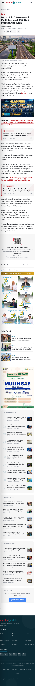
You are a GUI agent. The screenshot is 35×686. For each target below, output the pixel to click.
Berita (8, 9)
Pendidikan (28, 634)
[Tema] (32, 3)
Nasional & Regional (15, 635)
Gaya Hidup (28, 640)
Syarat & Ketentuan (18, 679)
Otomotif (14, 644)
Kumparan (24, 93)
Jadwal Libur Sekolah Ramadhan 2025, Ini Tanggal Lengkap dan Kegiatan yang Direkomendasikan (17, 122)
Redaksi (14, 669)
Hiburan (2, 644)
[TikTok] (24, 654)
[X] (14, 31)
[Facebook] (11, 31)
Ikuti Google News (18, 599)
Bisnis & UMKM (4, 640)
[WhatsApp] (7, 31)
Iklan (17, 682)
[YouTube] (19, 654)
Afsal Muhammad (6, 26)
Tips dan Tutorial (29, 644)
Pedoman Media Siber (25, 669)
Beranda (3, 9)
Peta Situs (29, 679)
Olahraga (14, 640)
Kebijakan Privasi (5, 679)
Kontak (17, 673)
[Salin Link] (18, 31)
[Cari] (27, 3)
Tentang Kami (5, 669)
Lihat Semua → (29, 273)
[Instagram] (15, 654)
